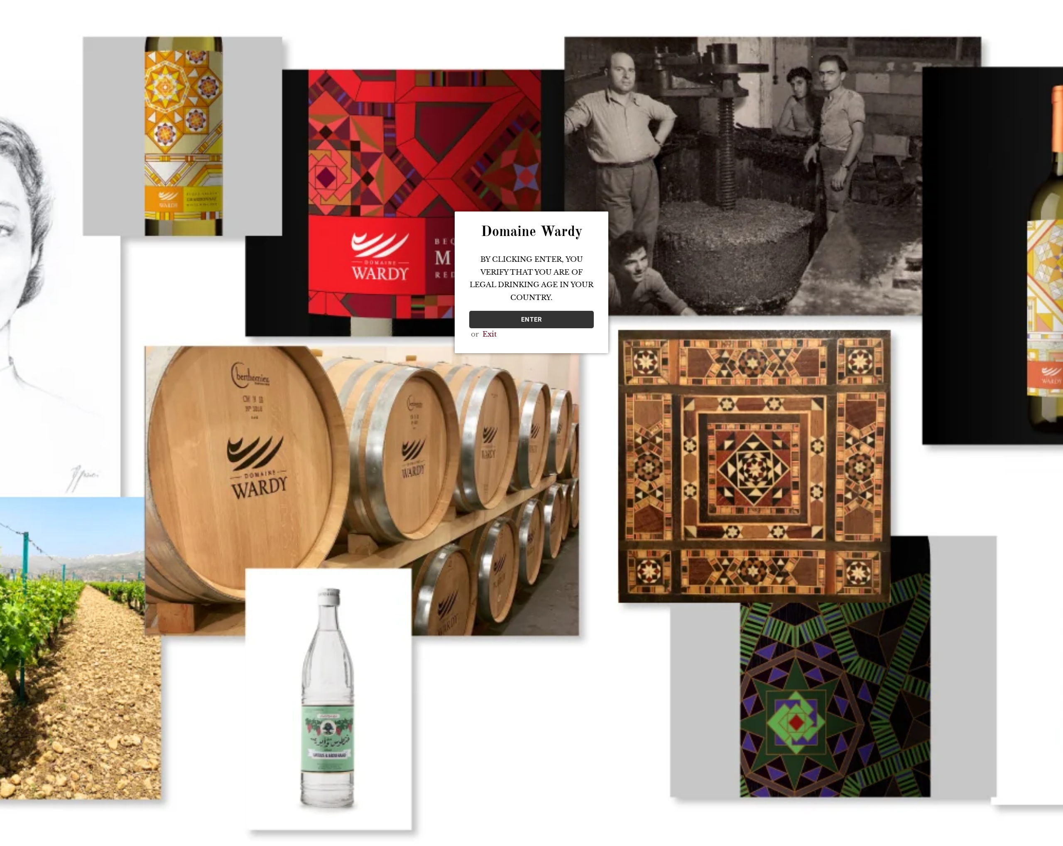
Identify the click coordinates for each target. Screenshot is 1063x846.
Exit (490, 334)
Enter (531, 319)
